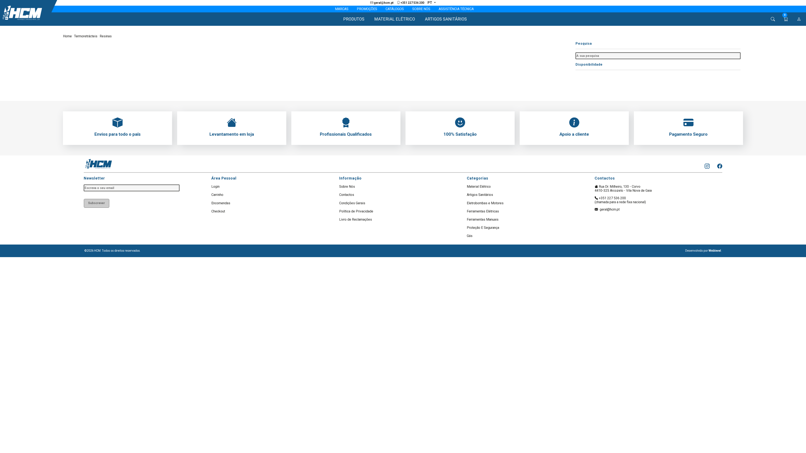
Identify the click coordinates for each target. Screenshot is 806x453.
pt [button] (430, 3)
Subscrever (96, 203)
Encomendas (220, 203)
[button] (352, 19)
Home (67, 36)
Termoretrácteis (85, 36)
